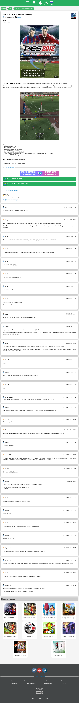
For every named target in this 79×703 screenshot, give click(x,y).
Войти (40, 5)
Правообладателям (47, 681)
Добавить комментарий (11, 200)
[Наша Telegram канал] (44, 672)
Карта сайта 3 (48, 683)
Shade (19, 17)
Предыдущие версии (12, 190)
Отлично (10, 195)
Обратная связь (15, 681)
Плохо (3, 195)
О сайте (63, 683)
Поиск (46, 5)
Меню (27, 5)
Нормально (5, 195)
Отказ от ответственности (31, 681)
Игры (10, 8)
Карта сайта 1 (15, 683)
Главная (34, 5)
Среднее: (5, 194)
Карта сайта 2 (31, 683)
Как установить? (10, 167)
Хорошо (7, 195)
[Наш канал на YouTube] (39, 672)
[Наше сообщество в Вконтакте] (34, 672)
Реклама (63, 681)
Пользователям (40, 676)
